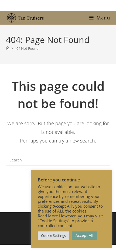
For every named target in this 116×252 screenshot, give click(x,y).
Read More (48, 215)
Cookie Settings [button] (53, 235)
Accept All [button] (84, 235)
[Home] (7, 48)
